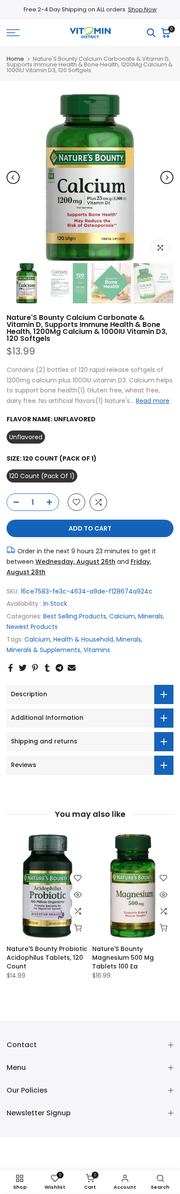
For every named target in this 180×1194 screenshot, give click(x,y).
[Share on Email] (72, 668)
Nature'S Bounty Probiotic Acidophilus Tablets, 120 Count (47, 957)
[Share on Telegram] (59, 668)
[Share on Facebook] (10, 668)
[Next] (166, 177)
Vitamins (96, 650)
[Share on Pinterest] (35, 668)
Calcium (122, 616)
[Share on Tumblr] (47, 668)
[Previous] (13, 177)
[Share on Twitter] (23, 668)
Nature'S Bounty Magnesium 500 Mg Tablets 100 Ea (123, 957)
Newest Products (32, 626)
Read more (153, 401)
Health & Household (83, 639)
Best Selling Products (74, 616)
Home (15, 59)
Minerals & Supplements (43, 650)
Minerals (150, 616)
